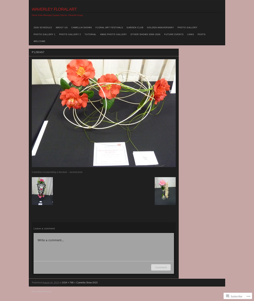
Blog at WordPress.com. (42, 291)
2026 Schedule (43, 27)
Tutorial (90, 34)
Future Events (174, 34)
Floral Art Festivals (109, 27)
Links (190, 34)
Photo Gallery (187, 27)
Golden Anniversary (160, 27)
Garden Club (135, 27)
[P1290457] (104, 113)
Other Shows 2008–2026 (145, 34)
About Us (62, 27)
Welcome (39, 41)
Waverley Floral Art (54, 9)
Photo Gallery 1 (44, 34)
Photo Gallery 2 (70, 34)
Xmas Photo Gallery (113, 34)
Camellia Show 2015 (87, 282)
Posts (201, 34)
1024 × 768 (67, 282)
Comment (161, 267)
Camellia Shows (81, 27)
